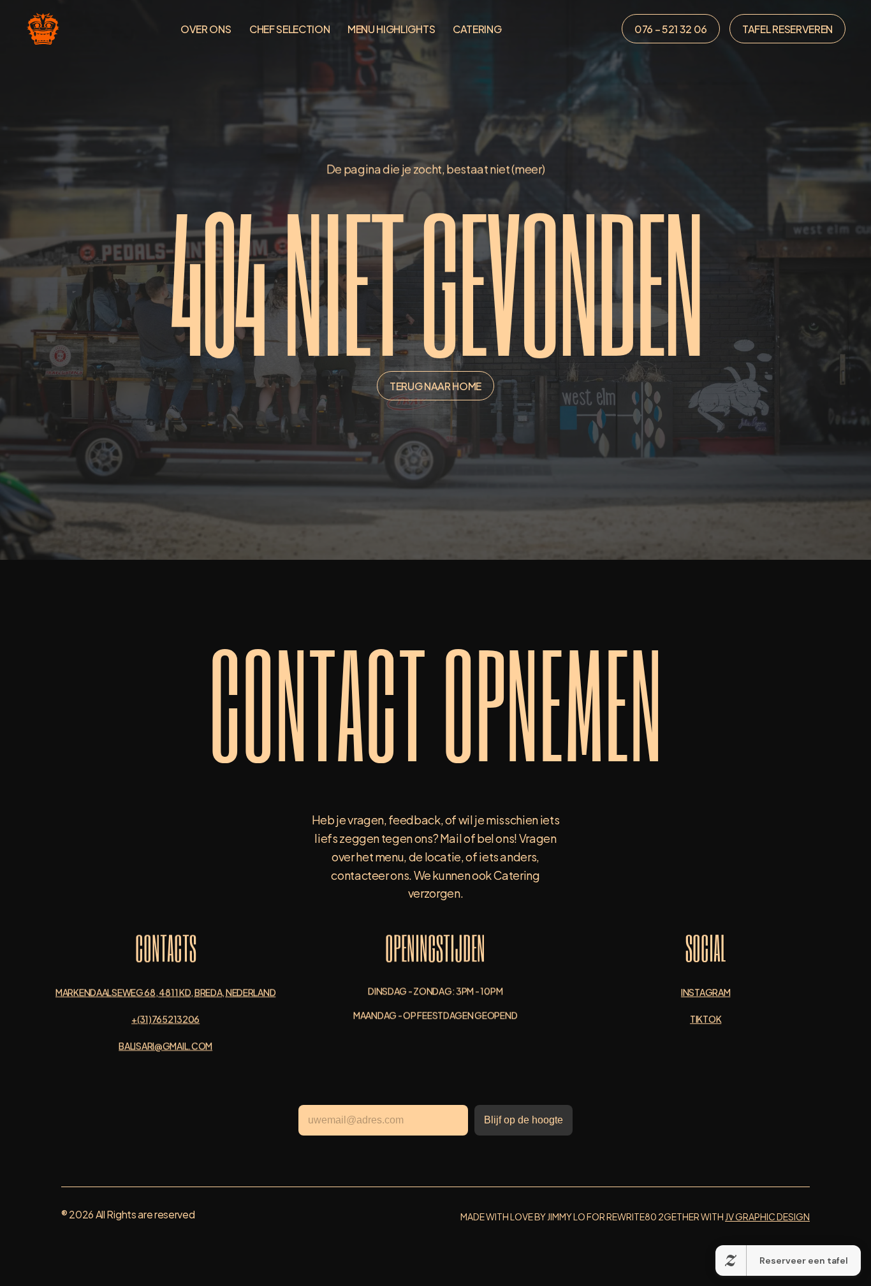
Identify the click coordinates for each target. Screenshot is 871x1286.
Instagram (705, 991)
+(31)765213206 (165, 1018)
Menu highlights (391, 28)
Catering (477, 28)
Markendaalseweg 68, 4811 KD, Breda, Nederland (165, 991)
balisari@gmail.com (165, 1045)
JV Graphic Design (767, 1216)
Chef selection (289, 28)
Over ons (205, 28)
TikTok (705, 1018)
